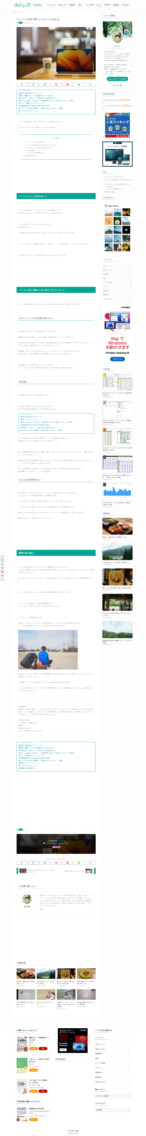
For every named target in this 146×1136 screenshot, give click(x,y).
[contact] (121, 85)
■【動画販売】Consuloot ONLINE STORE (34, 106)
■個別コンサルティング (28, 419)
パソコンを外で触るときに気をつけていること (42, 145)
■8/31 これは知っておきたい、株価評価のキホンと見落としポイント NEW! (46, 100)
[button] (22, 84)
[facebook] (114, 85)
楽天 (43, 1048)
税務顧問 (106, 274)
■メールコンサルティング (28, 111)
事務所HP (106, 291)
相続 (104, 278)
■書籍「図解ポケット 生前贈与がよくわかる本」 (36, 95)
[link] (41, 909)
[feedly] (73, 1131)
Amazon (33, 1048)
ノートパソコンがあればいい (36, 142)
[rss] (75, 1131)
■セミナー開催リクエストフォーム (31, 103)
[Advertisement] (56, 175)
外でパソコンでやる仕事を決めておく (41, 148)
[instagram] (117, 85)
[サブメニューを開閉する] (130, 270)
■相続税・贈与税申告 (26, 768)
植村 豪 (27, 906)
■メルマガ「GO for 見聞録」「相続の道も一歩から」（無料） (41, 108)
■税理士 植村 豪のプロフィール (30, 93)
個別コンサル (107, 270)
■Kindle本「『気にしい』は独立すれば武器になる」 (38, 98)
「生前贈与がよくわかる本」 (118, 69)
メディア (106, 286)
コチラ (35, 723)
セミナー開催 (107, 282)
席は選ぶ (32, 150)
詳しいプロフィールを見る (117, 79)
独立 (20, 22)
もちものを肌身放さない (37, 153)
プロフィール (107, 266)
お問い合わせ (107, 299)
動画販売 (106, 295)
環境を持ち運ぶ (31, 156)
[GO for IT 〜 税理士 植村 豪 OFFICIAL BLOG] (27, 5)
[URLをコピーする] (90, 84)
